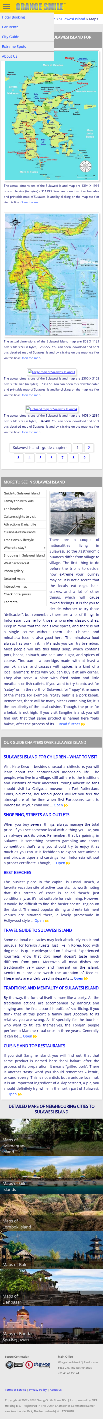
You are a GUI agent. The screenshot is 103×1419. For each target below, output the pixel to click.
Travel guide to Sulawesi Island (38, 930)
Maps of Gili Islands (13, 1186)
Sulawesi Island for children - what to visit (50, 757)
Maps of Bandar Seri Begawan (17, 1336)
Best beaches (17, 872)
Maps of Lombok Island (16, 1224)
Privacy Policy (38, 1389)
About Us (9, 56)
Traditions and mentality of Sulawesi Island (51, 988)
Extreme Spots (14, 46)
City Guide (10, 36)
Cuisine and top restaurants (34, 1045)
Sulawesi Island (72, 19)
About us (56, 1389)
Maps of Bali (14, 1264)
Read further (70, 724)
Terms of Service (15, 1389)
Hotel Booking (13, 17)
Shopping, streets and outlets (37, 814)
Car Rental (11, 27)
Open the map (30, 202)
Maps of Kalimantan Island (13, 1146)
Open (59, 805)
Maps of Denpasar (11, 1299)
